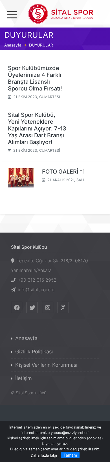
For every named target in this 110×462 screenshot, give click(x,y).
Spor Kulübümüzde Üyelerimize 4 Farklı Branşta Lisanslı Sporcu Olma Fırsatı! (35, 78)
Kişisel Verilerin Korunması (46, 365)
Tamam (70, 455)
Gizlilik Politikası (34, 352)
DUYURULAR (41, 45)
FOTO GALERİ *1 (63, 171)
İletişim (23, 378)
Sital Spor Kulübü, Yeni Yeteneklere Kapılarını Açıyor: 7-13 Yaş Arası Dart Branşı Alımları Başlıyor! (37, 128)
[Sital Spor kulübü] (55, 13)
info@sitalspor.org (36, 289)
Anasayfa (12, 45)
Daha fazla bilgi (44, 455)
